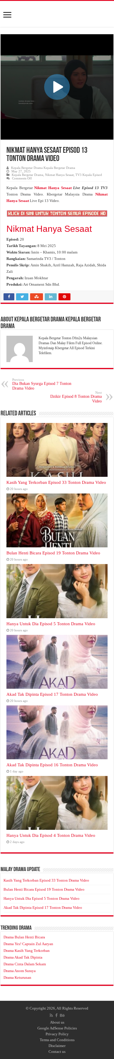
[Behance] (62, 1015)
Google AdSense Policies (57, 1028)
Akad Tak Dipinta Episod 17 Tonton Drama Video (52, 694)
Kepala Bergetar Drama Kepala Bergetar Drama (43, 167)
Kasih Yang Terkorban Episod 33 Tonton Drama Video (56, 482)
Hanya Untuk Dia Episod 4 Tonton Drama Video (50, 835)
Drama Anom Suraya (20, 971)
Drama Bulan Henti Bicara (24, 937)
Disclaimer (57, 1045)
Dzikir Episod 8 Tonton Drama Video (76, 397)
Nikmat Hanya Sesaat (59, 174)
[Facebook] (56, 1015)
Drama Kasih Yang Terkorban (27, 950)
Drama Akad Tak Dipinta (23, 957)
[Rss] (51, 1015)
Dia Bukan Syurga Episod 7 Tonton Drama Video (41, 384)
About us (57, 1022)
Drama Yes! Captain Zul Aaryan (28, 944)
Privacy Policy (57, 1034)
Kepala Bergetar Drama (27, 174)
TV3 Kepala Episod (88, 174)
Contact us (57, 1051)
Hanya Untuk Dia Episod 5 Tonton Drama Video (50, 623)
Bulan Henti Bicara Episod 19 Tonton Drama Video (53, 552)
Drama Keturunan (17, 977)
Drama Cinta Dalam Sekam (25, 964)
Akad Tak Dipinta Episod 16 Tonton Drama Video (52, 764)
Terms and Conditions (57, 1040)
